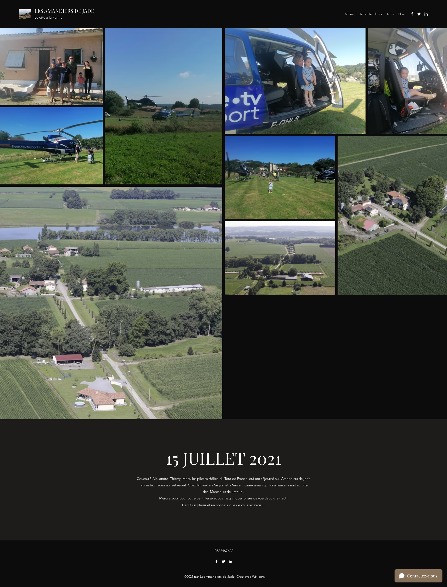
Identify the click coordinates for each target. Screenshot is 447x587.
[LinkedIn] (426, 14)
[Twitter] (419, 14)
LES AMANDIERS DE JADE (64, 10)
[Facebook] (412, 14)
